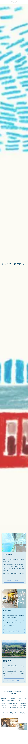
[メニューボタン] (2, 2)
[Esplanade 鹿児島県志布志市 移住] (14, 2)
